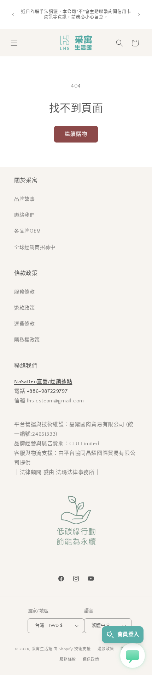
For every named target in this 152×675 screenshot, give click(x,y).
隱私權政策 (27, 340)
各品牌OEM (27, 231)
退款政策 (24, 308)
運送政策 (91, 660)
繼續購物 (76, 134)
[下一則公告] (139, 14)
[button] (14, 43)
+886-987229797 (47, 391)
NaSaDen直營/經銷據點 (43, 382)
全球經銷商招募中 (34, 247)
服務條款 (24, 292)
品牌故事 (24, 199)
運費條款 (24, 324)
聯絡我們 (24, 215)
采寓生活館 (42, 649)
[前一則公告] (13, 14)
